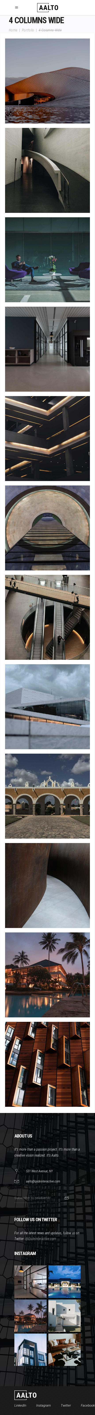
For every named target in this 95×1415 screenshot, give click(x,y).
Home (13, 30)
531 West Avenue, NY (39, 1171)
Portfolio (28, 30)
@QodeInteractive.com (40, 1239)
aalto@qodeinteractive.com (43, 1181)
